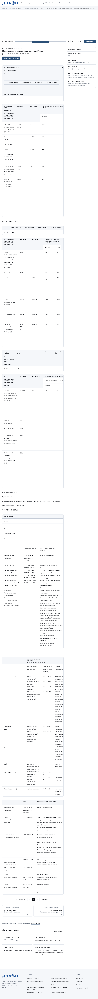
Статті (54, 3)
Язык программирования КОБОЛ (47, 940)
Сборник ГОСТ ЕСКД (11, 937)
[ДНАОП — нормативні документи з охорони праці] (10, 3)
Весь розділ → (59, 931)
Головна (4, 8)
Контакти (72, 3)
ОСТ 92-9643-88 (7, 48)
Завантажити (90, 41)
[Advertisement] (49, 24)
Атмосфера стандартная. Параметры (18, 950)
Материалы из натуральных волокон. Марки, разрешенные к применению (23, 52)
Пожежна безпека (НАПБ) (59, 992)
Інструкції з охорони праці (35, 981)
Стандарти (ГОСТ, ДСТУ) (31, 8)
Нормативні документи (29, 3)
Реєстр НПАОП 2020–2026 (35, 992)
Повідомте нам (35, 924)
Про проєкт (63, 3)
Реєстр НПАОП (45, 3)
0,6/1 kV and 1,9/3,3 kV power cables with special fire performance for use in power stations (49, 952)
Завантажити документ (11, 58)
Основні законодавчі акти (59, 978)
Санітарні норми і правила (59, 987)
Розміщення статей (82, 988)
